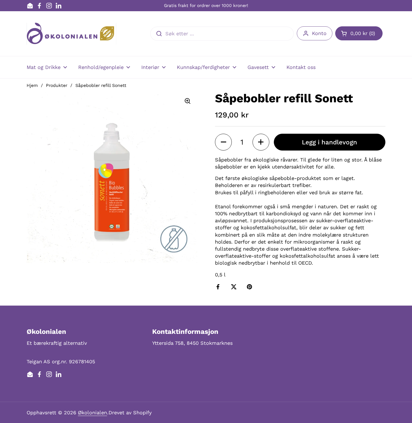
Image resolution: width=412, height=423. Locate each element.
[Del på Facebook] (219, 287)
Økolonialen (92, 412)
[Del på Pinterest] (250, 287)
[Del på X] (235, 287)
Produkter (56, 85)
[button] (359, 33)
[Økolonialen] (71, 34)
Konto (319, 33)
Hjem (32, 85)
